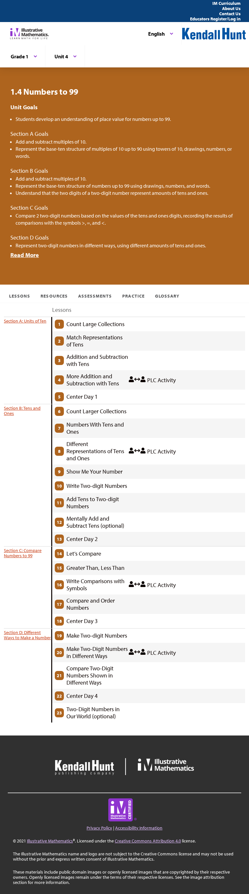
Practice (133, 296)
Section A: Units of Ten (25, 321)
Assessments (95, 296)
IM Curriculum (226, 3)
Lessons (19, 296)
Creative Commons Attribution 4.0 (148, 841)
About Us (231, 8)
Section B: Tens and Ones (22, 410)
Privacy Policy (99, 828)
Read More (24, 255)
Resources (54, 296)
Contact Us (230, 13)
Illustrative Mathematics (50, 841)
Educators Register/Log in (215, 18)
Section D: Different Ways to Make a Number (27, 635)
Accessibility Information (138, 828)
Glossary (167, 296)
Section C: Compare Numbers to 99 (23, 553)
